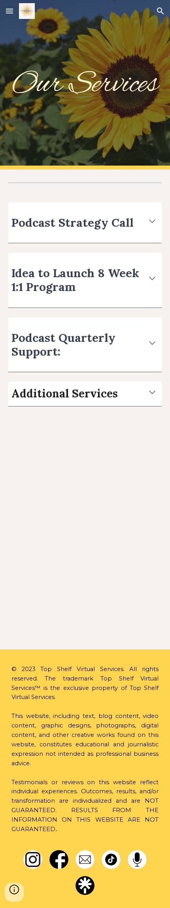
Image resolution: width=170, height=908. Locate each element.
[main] (85, 85)
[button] (9, 11)
